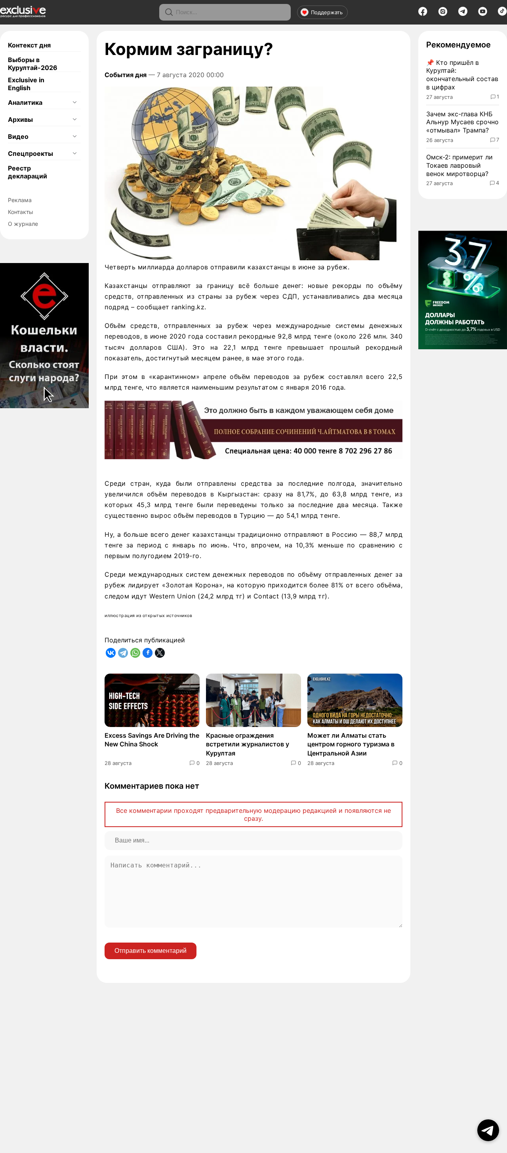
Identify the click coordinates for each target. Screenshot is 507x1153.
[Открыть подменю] (74, 102)
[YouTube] (482, 14)
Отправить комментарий (150, 950)
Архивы (20, 119)
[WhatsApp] (135, 653)
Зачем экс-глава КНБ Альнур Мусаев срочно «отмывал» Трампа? (462, 122)
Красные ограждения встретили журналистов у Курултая (247, 744)
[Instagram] (443, 14)
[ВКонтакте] (111, 653)
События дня (126, 75)
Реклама (20, 200)
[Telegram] (462, 13)
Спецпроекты (30, 153)
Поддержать (327, 12)
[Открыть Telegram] (488, 1130)
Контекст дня (29, 45)
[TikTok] (502, 13)
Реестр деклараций (27, 172)
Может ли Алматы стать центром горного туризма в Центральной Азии (351, 744)
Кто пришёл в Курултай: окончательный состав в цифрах (462, 75)
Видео (18, 136)
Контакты (20, 211)
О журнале (23, 223)
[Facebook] (422, 14)
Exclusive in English (26, 84)
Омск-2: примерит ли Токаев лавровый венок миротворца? (459, 165)
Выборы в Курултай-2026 (32, 64)
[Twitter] (160, 653)
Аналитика (25, 102)
